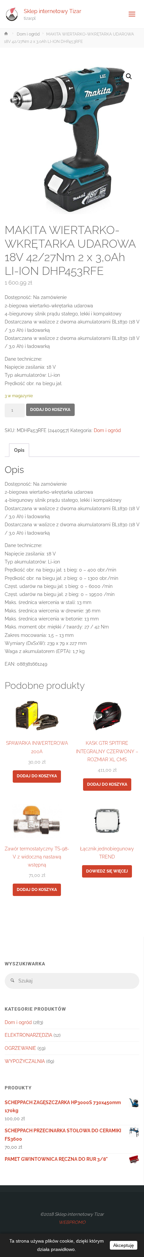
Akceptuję (123, 1245)
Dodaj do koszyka (50, 409)
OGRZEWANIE (20, 1048)
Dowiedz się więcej (107, 871)
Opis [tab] (19, 450)
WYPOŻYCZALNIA (25, 1061)
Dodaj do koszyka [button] (37, 776)
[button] (129, 76)
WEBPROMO (72, 1222)
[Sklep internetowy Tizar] (12, 14)
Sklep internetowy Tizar (52, 11)
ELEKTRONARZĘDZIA (28, 1035)
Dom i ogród (28, 34)
